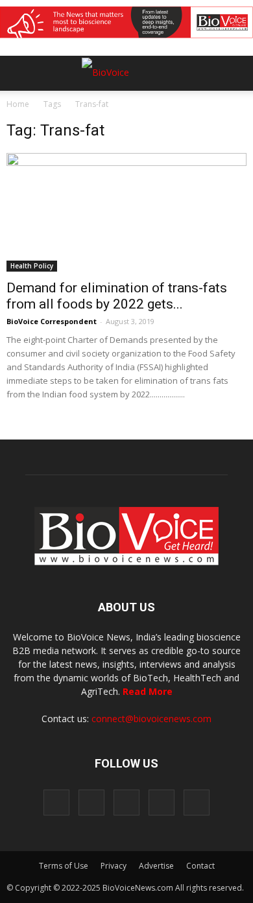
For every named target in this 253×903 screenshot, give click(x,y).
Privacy (113, 865)
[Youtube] (197, 802)
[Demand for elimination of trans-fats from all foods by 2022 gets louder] (126, 212)
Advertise (156, 865)
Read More (148, 691)
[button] (193, 108)
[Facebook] (56, 802)
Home (17, 104)
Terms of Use (63, 865)
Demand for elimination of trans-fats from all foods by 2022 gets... (116, 296)
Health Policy (31, 265)
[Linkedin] (126, 802)
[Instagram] (91, 802)
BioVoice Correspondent (51, 321)
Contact (200, 865)
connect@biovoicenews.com (151, 718)
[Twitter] (162, 802)
